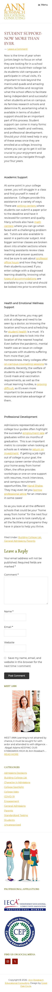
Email (8, 627)
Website (9, 642)
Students (9, 820)
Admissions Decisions (15, 773)
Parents (30, 541)
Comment (11, 574)
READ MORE (11, 754)
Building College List (29, 537)
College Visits (11, 792)
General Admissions (15, 541)
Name (8, 611)
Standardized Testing (16, 815)
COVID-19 (9, 796)
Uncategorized (12, 825)
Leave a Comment (17, 49)
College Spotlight (14, 787)
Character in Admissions (17, 782)
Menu (44, 4)
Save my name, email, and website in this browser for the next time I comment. (23, 662)
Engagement (11, 801)
